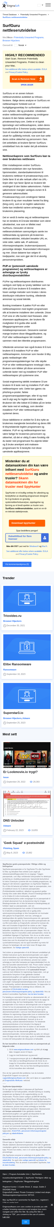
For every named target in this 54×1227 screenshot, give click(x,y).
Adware (26, 718)
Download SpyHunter (23, 523)
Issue (6, 777)
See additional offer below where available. (23, 69)
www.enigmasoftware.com (23, 1049)
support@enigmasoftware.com (14, 1078)
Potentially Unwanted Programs (33, 14)
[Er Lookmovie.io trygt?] (27, 755)
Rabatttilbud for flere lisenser (20, 537)
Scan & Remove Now (23, 79)
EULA (44, 69)
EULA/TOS (16, 1131)
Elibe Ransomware (17, 664)
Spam (16, 848)
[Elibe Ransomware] (27, 647)
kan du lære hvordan (36, 994)
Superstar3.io (13, 713)
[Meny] (48, 5)
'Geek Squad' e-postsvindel (23, 843)
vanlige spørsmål (29, 1160)
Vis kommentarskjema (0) (17, 564)
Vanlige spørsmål (22, 948)
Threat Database (10, 14)
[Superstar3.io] (27, 696)
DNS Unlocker (13, 820)
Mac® (44, 546)
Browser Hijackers (11, 40)
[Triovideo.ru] (27, 599)
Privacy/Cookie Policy (18, 72)
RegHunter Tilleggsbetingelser (26, 1181)
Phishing (7, 848)
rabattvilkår (39, 992)
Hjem (5, 1174)
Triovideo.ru (12, 615)
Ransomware (9, 670)
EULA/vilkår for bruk (20, 989)
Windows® (34, 546)
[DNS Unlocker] (27, 804)
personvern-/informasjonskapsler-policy (17, 992)
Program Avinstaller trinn (19, 1174)
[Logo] (11, 5)
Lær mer (6, 1217)
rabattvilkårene (17, 1133)
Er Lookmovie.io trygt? (20, 772)
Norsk (43, 5)
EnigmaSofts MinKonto (14, 1080)
